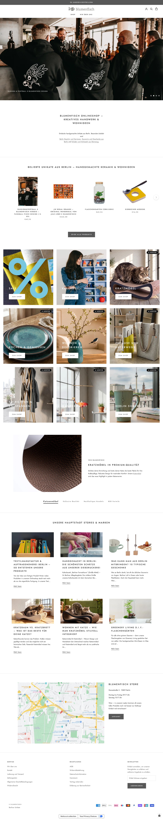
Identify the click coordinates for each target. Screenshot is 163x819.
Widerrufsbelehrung (77, 760)
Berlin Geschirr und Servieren (70, 129)
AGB (71, 756)
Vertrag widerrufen (76, 772)
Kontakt (9, 760)
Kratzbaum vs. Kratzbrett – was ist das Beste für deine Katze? (32, 621)
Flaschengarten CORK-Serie (99, 199)
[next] (156, 187)
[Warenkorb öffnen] (156, 9)
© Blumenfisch (15, 794)
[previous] (6, 187)
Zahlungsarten (12, 768)
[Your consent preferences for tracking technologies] (159, 815)
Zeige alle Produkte (81, 225)
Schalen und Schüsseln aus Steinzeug (85, 132)
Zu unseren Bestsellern (81, 2)
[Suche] (151, 9)
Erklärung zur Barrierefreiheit (80, 776)
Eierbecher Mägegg (135, 199)
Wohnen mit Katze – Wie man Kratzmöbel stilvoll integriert (80, 621)
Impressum (74, 768)
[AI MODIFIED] (33, 601)
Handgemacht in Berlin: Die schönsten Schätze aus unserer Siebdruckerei (81, 554)
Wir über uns (86, 15)
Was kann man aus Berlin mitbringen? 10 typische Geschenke (129, 554)
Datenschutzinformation (78, 764)
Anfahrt (116, 707)
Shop (73, 15)
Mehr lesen (18, 576)
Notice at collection (68, 806)
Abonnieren (137, 776)
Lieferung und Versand (15, 764)
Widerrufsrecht (12, 776)
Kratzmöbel (137, 463)
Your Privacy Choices (88, 806)
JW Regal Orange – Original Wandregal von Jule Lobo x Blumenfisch (64, 201)
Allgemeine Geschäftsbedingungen (19, 772)
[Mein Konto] (146, 9)
